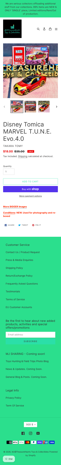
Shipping (22, 156)
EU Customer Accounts (19, 307)
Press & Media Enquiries (19, 260)
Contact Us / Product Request (23, 252)
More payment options (30, 196)
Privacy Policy (13, 397)
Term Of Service (15, 405)
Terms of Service (15, 299)
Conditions (9, 212)
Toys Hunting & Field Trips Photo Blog (27, 361)
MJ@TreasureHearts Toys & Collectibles (30, 452)
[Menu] (56, 29)
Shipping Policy (14, 268)
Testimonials (13, 291)
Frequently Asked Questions (22, 283)
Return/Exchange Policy (19, 275)
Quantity (7, 166)
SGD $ (29, 424)
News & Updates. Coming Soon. (24, 369)
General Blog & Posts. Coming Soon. (26, 377)
